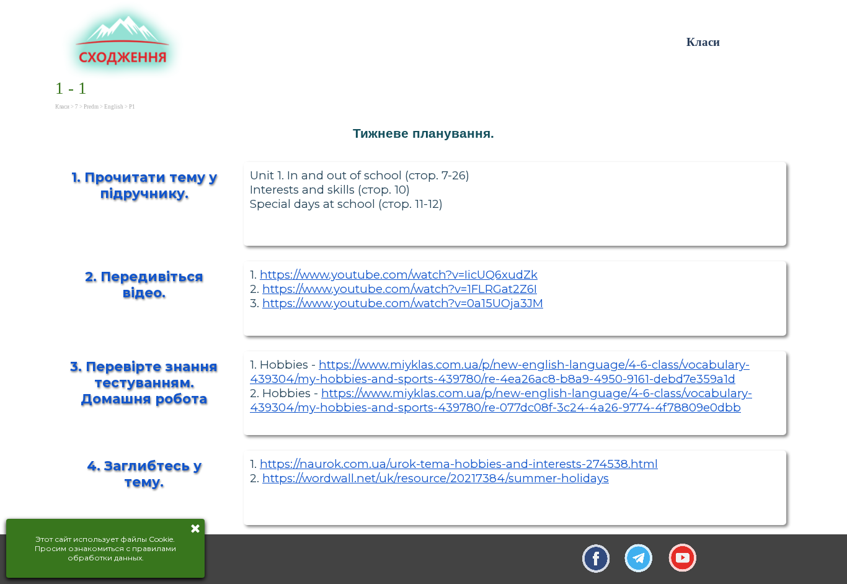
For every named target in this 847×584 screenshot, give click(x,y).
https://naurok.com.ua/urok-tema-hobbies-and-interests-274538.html (459, 464)
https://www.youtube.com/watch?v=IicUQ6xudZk (399, 274)
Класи (703, 41)
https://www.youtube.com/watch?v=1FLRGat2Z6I (399, 289)
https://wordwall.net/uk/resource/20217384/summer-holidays (435, 478)
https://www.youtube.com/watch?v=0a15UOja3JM (402, 303)
